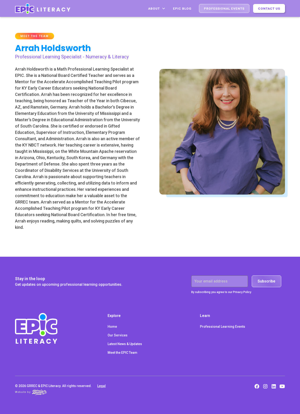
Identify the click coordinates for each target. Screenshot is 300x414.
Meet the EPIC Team (122, 352)
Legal (101, 386)
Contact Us (269, 8)
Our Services (118, 335)
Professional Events (224, 8)
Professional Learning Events (222, 326)
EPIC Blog (182, 8)
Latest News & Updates (125, 344)
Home (112, 326)
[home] (42, 8)
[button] (156, 8)
